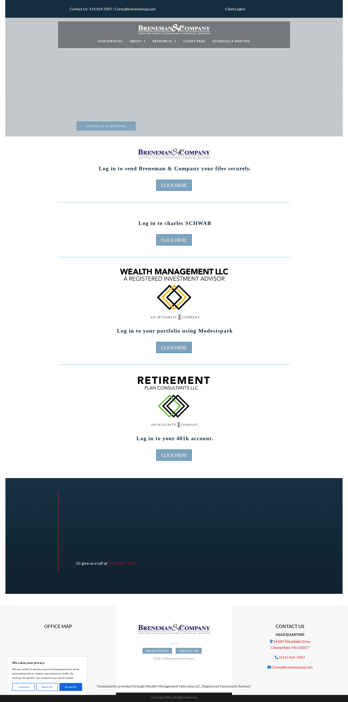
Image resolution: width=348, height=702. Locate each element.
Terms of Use (188, 651)
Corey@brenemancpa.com (292, 667)
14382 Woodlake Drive (291, 641)
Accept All (71, 686)
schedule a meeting (106, 126)
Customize (24, 686)
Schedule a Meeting (231, 41)
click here (174, 185)
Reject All (47, 686)
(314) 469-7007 (122, 563)
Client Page (194, 41)
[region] (47, 676)
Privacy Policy (157, 651)
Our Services (110, 41)
